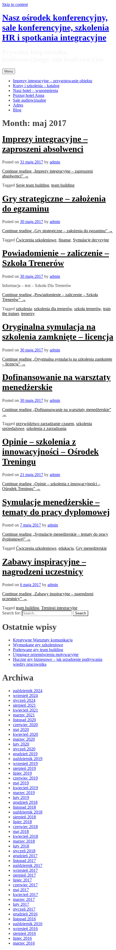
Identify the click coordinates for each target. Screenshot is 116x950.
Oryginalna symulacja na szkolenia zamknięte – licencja (57, 331)
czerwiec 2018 (25, 826)
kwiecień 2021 (25, 710)
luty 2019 (21, 797)
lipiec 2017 (22, 880)
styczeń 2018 (24, 851)
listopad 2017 (24, 860)
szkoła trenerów (87, 308)
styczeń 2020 (24, 749)
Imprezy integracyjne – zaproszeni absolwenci (45, 144)
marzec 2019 (24, 792)
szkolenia (24, 308)
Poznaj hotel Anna (28, 95)
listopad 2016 (24, 919)
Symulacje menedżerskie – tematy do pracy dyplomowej (56, 507)
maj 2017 (21, 889)
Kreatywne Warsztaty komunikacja (43, 640)
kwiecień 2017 (25, 894)
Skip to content (15, 4)
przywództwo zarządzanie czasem (45, 423)
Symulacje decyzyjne (91, 240)
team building (62, 185)
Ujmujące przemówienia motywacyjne (46, 654)
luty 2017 (21, 904)
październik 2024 (27, 690)
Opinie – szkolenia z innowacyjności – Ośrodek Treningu (50, 451)
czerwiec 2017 (25, 885)
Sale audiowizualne (29, 100)
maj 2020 (21, 729)
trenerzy (28, 313)
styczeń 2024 (24, 700)
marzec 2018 (24, 841)
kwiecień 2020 (25, 734)
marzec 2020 (24, 739)
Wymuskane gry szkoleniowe (38, 645)
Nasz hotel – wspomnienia (35, 90)
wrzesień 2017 (25, 870)
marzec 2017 (24, 899)
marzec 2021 (24, 715)
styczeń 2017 (24, 909)
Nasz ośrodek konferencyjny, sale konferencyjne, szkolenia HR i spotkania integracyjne (55, 27)
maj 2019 (21, 783)
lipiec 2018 (22, 821)
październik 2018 (27, 812)
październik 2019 (27, 758)
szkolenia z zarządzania (46, 428)
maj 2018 (21, 831)
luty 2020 (21, 744)
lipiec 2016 (22, 938)
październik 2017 (27, 865)
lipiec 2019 (22, 773)
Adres (18, 105)
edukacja (66, 548)
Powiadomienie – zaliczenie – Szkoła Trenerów (55, 258)
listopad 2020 (24, 719)
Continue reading (57, 230)
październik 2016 (27, 923)
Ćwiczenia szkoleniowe (36, 240)
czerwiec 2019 (25, 778)
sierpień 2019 (24, 768)
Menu (8, 71)
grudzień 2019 (25, 753)
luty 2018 (21, 846)
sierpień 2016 (24, 933)
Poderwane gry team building (38, 649)
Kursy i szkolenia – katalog (36, 85)
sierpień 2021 (24, 705)
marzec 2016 (24, 943)
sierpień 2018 (24, 817)
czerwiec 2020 (25, 724)
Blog (17, 110)
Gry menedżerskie (91, 548)
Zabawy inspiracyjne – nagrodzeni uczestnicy (44, 566)
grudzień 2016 (25, 914)
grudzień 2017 (25, 855)
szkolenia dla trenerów (53, 308)
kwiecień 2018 (25, 836)
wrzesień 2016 (25, 928)
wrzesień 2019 (25, 763)
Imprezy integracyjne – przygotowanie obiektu (52, 80)
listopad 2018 (24, 807)
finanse (65, 240)
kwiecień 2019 (25, 787)
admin (55, 162)
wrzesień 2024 (25, 695)
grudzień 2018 (25, 802)
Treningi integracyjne (59, 608)
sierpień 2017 (24, 875)
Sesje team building (32, 185)
